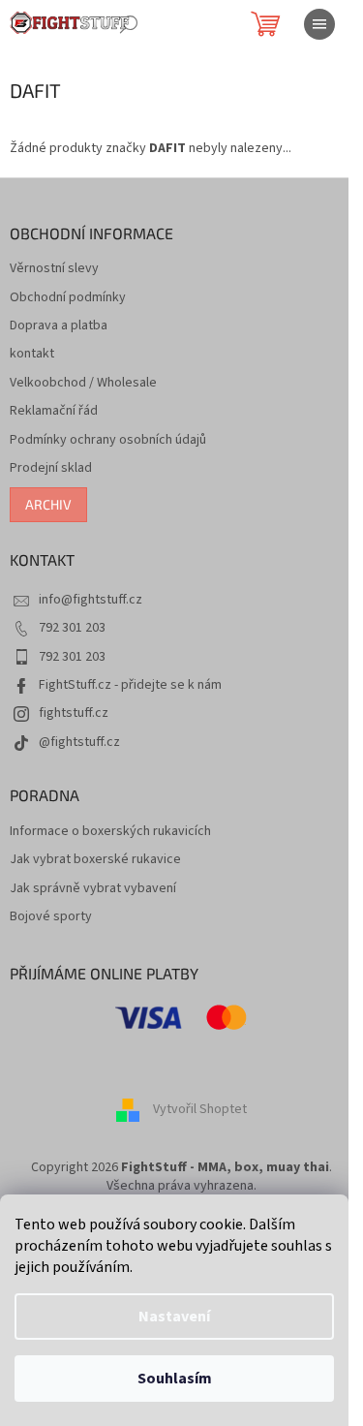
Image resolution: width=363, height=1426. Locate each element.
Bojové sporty (51, 917)
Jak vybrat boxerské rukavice (95, 860)
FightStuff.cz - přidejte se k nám (130, 685)
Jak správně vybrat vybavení (93, 889)
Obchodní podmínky (68, 298)
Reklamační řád (54, 411)
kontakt (32, 354)
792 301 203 (72, 627)
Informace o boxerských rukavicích (110, 831)
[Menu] (319, 24)
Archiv (48, 504)
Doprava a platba (58, 326)
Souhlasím (174, 1378)
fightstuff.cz (73, 713)
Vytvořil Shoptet (200, 1109)
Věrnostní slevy (54, 269)
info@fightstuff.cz (90, 599)
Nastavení (174, 1316)
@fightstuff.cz (79, 742)
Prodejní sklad (51, 468)
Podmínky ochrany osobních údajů (108, 440)
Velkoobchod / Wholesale (83, 383)
